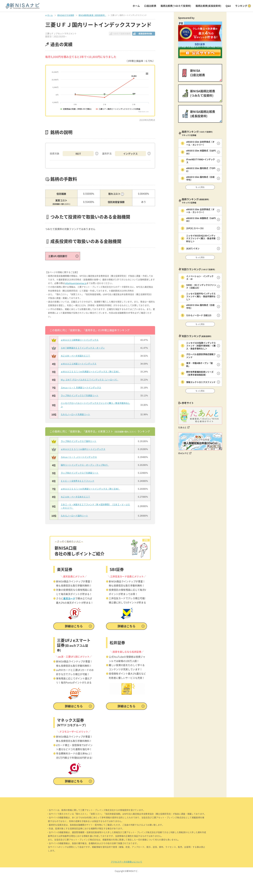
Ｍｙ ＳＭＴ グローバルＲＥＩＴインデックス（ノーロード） (89, 380)
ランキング (241, 5)
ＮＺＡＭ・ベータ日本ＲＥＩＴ (75, 497)
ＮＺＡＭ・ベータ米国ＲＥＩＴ (75, 356)
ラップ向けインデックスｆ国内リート (78, 441)
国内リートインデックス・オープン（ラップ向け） (85, 465)
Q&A (228, 5)
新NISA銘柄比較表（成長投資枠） (92, 15)
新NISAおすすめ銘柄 (65, 15)
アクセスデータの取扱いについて (126, 862)
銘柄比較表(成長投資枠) (208, 5)
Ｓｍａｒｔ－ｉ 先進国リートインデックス (81, 388)
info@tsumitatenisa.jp (76, 283)
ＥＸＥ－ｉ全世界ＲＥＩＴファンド (77, 481)
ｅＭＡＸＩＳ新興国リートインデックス (80, 340)
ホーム (136, 5)
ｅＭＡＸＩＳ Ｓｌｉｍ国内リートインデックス (83, 449)
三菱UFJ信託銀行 (57, 256)
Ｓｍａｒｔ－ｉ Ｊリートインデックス (79, 457)
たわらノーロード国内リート (74, 516)
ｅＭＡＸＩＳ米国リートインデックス (78, 364)
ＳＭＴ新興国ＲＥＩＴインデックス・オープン (83, 348)
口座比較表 (150, 5)
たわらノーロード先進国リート (75, 414)
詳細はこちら (74, 626)
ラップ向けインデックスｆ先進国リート (80, 395)
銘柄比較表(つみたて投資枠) (176, 5)
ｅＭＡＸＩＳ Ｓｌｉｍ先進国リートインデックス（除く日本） (90, 372)
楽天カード (69, 598)
